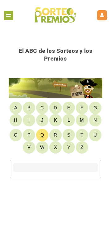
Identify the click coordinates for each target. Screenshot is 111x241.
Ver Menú (8, 15)
